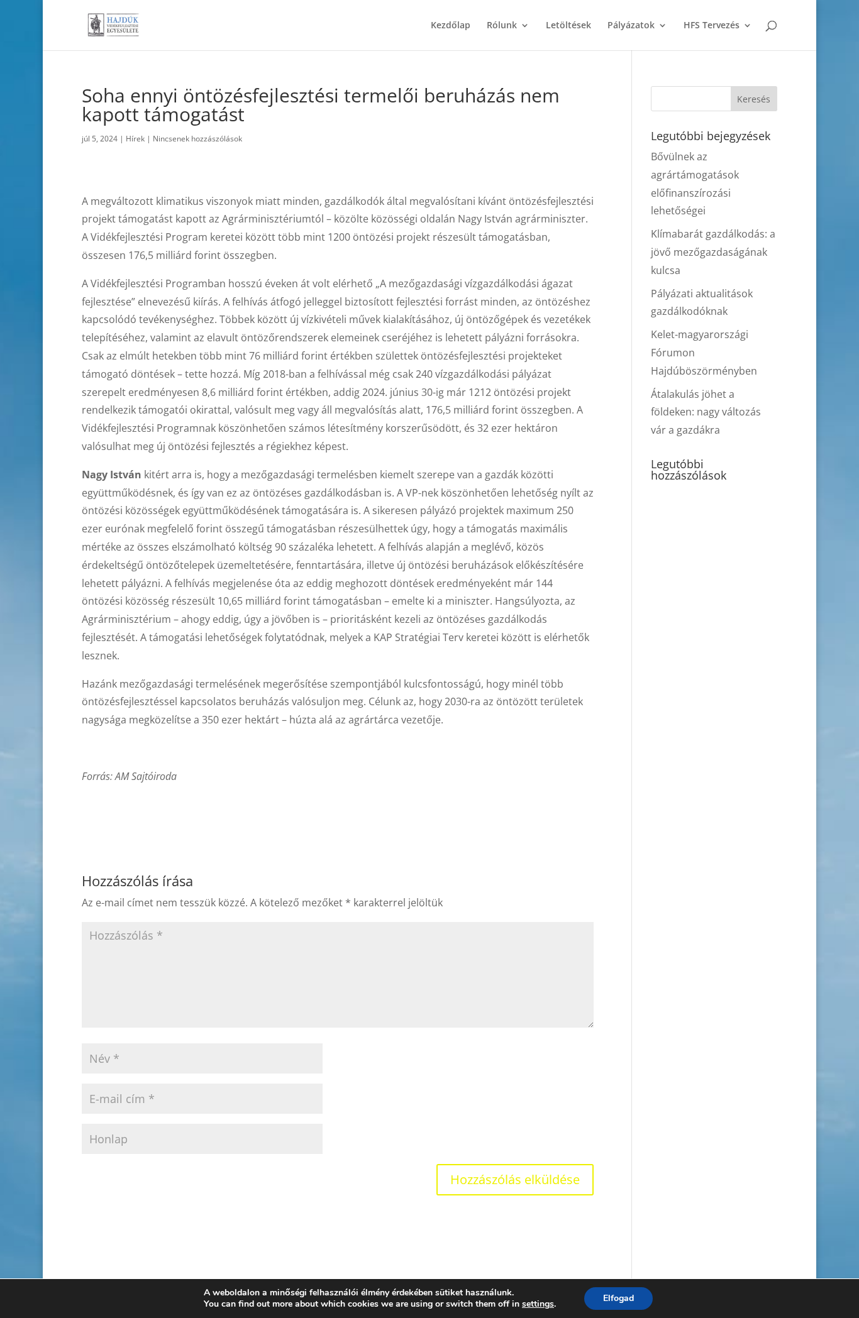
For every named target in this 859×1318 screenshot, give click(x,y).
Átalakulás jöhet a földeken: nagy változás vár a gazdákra (706, 412)
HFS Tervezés (712, 26)
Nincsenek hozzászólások (197, 138)
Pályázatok (631, 26)
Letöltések (568, 26)
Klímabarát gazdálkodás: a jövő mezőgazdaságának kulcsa (713, 252)
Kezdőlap (450, 26)
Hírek (135, 138)
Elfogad (618, 1298)
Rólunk (502, 26)
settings (538, 1304)
